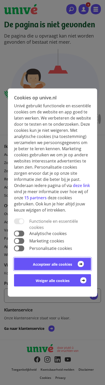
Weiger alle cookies (53, 280)
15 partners (35, 198)
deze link (81, 185)
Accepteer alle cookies (52, 264)
